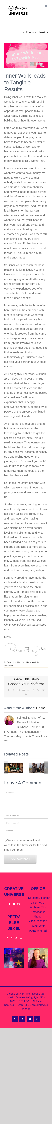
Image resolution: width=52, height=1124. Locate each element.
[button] (6, 768)
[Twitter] (16, 938)
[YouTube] (14, 904)
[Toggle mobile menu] (46, 6)
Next (42, 32)
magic (34, 662)
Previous (31, 32)
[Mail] (21, 938)
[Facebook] (9, 904)
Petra (9, 662)
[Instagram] (18, 904)
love (29, 662)
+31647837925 (38, 921)
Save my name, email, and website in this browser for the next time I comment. (25, 845)
